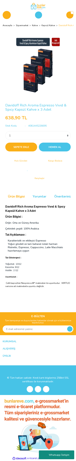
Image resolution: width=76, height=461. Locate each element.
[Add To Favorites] (27, 169)
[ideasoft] (19, 458)
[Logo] (38, 6)
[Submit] (69, 329)
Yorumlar (39, 196)
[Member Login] (38, 15)
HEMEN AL (55, 147)
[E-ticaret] (37, 458)
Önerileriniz (62, 196)
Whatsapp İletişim (59, 455)
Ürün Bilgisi (16, 196)
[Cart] (69, 15)
